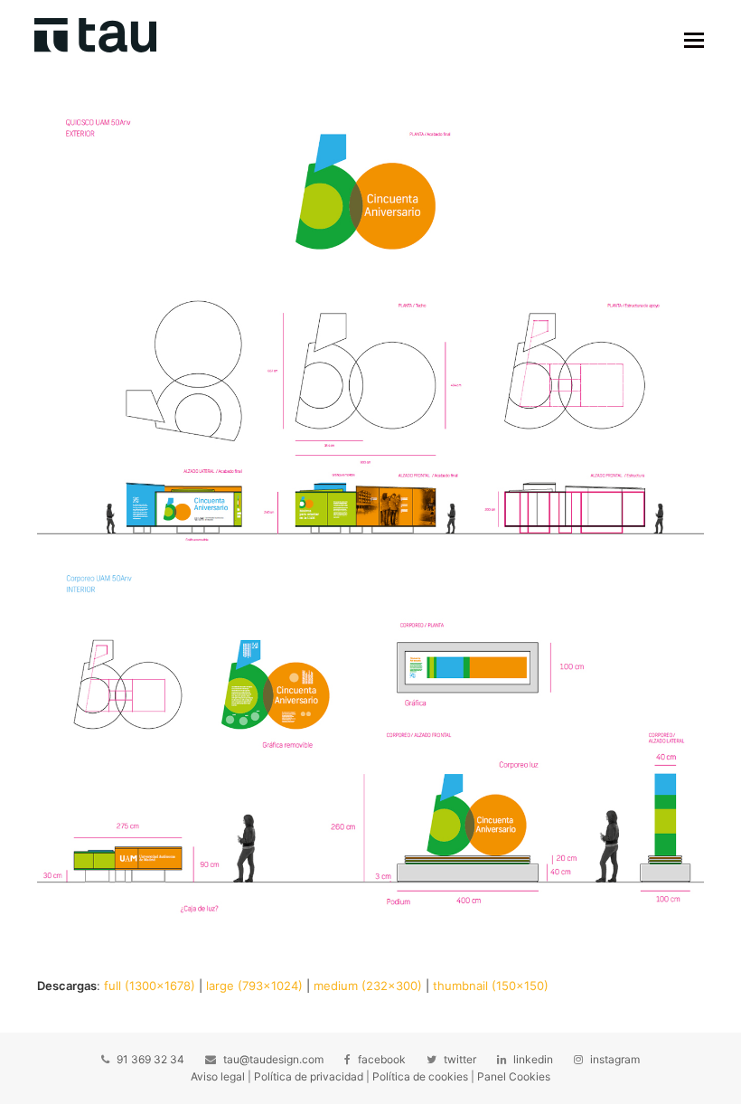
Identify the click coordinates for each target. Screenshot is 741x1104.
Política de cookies (420, 1076)
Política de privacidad (308, 1076)
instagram (615, 1059)
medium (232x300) (368, 985)
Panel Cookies (513, 1076)
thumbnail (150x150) (491, 985)
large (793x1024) (254, 985)
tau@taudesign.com (273, 1059)
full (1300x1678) (149, 985)
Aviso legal (218, 1076)
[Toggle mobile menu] (694, 39)
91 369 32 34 (150, 1059)
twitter (460, 1059)
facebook (382, 1059)
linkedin (533, 1059)
